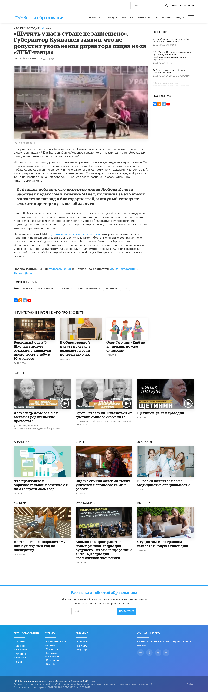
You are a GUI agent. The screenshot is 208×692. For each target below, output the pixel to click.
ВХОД (174, 6)
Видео (180, 17)
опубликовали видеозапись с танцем (74, 233)
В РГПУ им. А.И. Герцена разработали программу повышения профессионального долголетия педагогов (172, 55)
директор (27, 288)
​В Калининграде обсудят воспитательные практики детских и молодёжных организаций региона (171, 85)
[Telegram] (25, 300)
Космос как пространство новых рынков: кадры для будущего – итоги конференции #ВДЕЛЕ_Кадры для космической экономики (104, 550)
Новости (95, 17)
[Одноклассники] (20, 300)
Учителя (169, 62)
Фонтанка (32, 281)
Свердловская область (89, 288)
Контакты (82, 645)
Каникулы (171, 44)
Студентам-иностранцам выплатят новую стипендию (162, 544)
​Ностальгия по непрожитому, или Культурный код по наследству (40, 546)
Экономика (52, 648)
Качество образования (177, 75)
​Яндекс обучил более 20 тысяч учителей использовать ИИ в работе (103, 485)
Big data (50, 664)
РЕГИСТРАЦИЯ (187, 6)
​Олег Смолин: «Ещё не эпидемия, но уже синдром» (125, 346)
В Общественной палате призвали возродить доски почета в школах (75, 348)
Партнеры (82, 649)
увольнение (111, 288)
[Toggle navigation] (191, 17)
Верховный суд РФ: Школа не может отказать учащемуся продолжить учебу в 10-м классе (32, 350)
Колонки (127, 17)
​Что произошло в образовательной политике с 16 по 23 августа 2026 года (42, 485)
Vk (111, 268)
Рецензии (20, 657)
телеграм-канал (60, 268)
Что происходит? (27, 28)
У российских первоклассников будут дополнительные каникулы (172, 40)
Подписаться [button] (126, 611)
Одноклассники (125, 268)
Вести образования (25, 58)
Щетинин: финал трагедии (160, 413)
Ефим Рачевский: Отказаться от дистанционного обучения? (104, 415)
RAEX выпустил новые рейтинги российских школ (169, 71)
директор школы (45, 288)
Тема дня (111, 17)
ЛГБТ (125, 288)
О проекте (83, 641)
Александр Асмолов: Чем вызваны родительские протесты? (36, 417)
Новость (49, 28)
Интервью (144, 17)
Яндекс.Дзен (23, 273)
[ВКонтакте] (16, 300)
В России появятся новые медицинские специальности (163, 483)
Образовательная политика (55, 643)
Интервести (52, 660)
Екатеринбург (65, 288)
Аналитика (163, 17)
